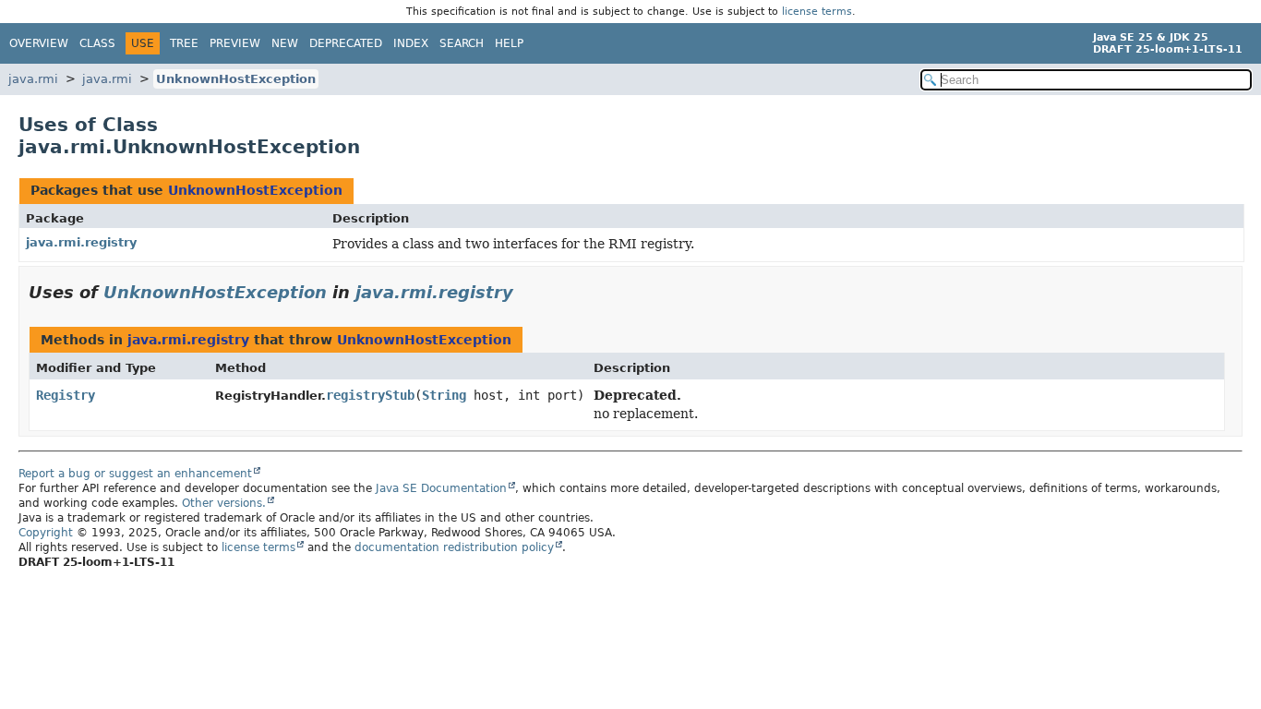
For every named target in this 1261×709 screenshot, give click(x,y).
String (444, 395)
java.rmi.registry (81, 242)
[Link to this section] (526, 292)
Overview (38, 43)
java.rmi (33, 79)
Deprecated (345, 43)
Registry (65, 395)
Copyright (45, 532)
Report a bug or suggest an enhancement (135, 473)
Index (410, 43)
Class (97, 43)
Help (509, 43)
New (284, 43)
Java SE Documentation (441, 488)
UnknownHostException (236, 79)
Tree (184, 43)
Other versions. (224, 503)
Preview (235, 43)
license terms (817, 12)
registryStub (370, 395)
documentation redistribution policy (454, 547)
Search (461, 43)
